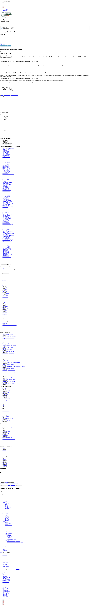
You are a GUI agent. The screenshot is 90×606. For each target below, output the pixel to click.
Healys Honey (4, 289)
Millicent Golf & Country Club (7, 214)
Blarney (3, 448)
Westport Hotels (5, 596)
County (6, 511)
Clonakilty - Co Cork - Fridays (7, 373)
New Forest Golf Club (6, 223)
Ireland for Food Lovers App (11, 539)
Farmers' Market (6, 123)
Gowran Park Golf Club (6, 196)
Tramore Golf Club (5, 251)
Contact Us (6, 524)
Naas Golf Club (5, 221)
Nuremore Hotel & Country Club (7, 224)
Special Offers (7, 517)
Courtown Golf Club (5, 176)
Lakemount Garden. (5, 425)
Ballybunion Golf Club (6, 153)
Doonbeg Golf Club (5, 181)
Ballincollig (4, 450)
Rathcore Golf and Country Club (7, 231)
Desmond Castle (5, 394)
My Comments (7, 516)
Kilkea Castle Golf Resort (6, 204)
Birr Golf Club (4, 158)
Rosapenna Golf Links (6, 236)
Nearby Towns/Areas (6, 446)
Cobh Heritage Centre (6, 390)
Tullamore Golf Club (5, 253)
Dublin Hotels (4, 581)
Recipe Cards (7, 529)
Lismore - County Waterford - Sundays (8, 379)
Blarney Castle (4, 388)
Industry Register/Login (8, 545)
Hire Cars (6, 518)
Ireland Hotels (4, 576)
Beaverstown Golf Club (6, 157)
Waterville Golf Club (5, 256)
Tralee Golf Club (5, 250)
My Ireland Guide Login (6, 9)
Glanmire (4, 459)
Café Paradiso (4, 302)
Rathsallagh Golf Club (6, 232)
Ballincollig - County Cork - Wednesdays (9, 336)
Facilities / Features (5, 138)
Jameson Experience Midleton (7, 400)
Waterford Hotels (5, 595)
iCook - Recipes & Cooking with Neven (13, 541)
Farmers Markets (5, 332)
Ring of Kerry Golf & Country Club (8, 233)
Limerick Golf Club (5, 210)
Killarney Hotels (5, 588)
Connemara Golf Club (6, 171)
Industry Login (4, 10)
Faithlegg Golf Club (5, 189)
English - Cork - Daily (6, 343)
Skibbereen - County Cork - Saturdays (8, 381)
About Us (4, 521)
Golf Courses (3, 409)
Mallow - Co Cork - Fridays (7, 349)
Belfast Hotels (4, 583)
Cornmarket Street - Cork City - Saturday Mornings (10, 341)
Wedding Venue (6, 118)
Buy (4, 128)
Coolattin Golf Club (5, 172)
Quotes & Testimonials (8, 525)
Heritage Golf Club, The (6, 200)
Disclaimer (4, 570)
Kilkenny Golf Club (5, 205)
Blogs (3, 548)
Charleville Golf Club (6, 169)
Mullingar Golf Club (5, 220)
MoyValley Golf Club (6, 219)
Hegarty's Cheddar (5, 293)
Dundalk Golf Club (5, 185)
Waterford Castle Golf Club (7, 254)
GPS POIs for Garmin (8, 533)
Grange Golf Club (5, 197)
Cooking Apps (7, 540)
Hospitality (4, 280)
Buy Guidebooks (7, 531)
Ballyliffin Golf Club (5, 155)
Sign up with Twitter (11, 485)
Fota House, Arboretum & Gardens (8, 427)
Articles (3, 549)
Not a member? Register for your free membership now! (9, 483)
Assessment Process (8, 523)
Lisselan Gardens (5, 435)
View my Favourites (5, 274)
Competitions (4, 547)
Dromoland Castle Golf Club (7, 182)
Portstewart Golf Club (6, 229)
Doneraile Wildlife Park (6, 398)
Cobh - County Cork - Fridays (7, 355)
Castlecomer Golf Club (6, 166)
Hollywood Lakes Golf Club (7, 201)
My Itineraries (7, 515)
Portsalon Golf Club (5, 228)
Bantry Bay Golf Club (6, 156)
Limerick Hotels (5, 592)
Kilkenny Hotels (5, 590)
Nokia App (8, 538)
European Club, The (5, 188)
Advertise (4, 574)
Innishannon (4, 463)
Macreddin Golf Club (6, 212)
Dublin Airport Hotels (6, 580)
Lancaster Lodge (5, 306)
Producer (5, 130)
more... (3, 499)
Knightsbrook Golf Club (6, 208)
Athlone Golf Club (5, 150)
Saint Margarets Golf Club (6, 243)
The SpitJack (4, 314)
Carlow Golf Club (5, 160)
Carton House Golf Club (6, 162)
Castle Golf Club (5, 163)
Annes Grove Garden (6, 431)
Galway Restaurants (5, 587)
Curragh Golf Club (5, 177)
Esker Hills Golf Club (6, 187)
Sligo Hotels (4, 594)
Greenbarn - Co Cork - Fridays (7, 377)
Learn (4, 129)
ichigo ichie (4, 304)
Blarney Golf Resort (5, 411)
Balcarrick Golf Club (5, 151)
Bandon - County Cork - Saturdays (8, 351)
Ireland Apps (7, 534)
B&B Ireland (4, 578)
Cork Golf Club (5, 173)
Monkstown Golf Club (6, 215)
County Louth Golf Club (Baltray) (8, 174)
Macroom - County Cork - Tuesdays (8, 353)
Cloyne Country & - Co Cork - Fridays (8, 370)
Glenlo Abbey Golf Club (6, 195)
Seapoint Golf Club (5, 245)
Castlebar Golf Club (5, 165)
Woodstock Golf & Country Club (7, 261)
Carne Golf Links (5, 161)
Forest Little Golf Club (6, 191)
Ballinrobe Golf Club (5, 152)
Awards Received (7, 527)
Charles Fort (4, 396)
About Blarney (2, 44)
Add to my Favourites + (6, 268)
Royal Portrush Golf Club (6, 241)
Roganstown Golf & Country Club (8, 235)
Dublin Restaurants (5, 582)
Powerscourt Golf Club (6, 230)
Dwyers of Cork (5, 308)
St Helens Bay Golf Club (6, 249)
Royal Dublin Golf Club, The (7, 240)
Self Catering (6, 119)
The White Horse (5, 285)
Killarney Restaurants (6, 589)
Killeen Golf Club (5, 207)
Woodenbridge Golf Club (6, 260)
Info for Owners (7, 544)
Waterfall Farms (5, 297)
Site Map (3, 572)
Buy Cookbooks (7, 532)
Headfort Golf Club (5, 199)
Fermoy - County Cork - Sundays (8, 368)
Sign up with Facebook (4, 485)
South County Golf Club (6, 248)
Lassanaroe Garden (5, 442)
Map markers (4, 112)
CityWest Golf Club (5, 170)
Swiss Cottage (4, 403)
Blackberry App (9, 536)
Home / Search (4, 501)
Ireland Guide (7, 503)
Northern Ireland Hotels (6, 577)
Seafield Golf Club (5, 244)
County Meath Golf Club (6, 175)
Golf (3, 558)
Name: (3, 269)
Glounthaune (4, 465)
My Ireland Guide (5, 266)
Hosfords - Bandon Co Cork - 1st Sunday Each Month (11, 362)
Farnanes (3, 457)
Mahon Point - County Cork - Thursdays (9, 345)
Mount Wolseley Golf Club (6, 218)
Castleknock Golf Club (6, 167)
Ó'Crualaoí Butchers (5, 287)
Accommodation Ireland (6, 579)
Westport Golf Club (5, 258)
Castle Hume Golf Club (6, 164)
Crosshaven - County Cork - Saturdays (8, 360)
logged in (6, 482)
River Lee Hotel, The (6, 300)
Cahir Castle (4, 405)
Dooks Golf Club (5, 180)
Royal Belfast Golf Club (6, 238)
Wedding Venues (7, 508)
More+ (3, 502)
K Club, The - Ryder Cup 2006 (7, 203)
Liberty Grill (4, 312)
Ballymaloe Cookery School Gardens (8, 439)
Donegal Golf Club (5, 179)
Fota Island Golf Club (6, 416)
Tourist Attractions (7, 121)
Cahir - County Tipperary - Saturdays (8, 383)
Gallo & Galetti (5, 295)
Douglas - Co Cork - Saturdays (7, 347)
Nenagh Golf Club (5, 222)
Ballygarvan (4, 461)
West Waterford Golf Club (6, 257)
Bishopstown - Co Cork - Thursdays (8, 338)
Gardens (2, 423)
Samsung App (9, 537)
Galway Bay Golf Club (6, 193)
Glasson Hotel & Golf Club (7, 194)
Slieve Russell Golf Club (6, 247)
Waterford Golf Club (5, 255)
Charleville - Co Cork (6, 375)
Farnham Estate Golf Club (6, 190)
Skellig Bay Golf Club (6, 246)
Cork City (4, 455)
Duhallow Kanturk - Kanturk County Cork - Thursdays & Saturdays (13, 366)
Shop (3, 528)
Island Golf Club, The (6, 202)
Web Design (18, 569)
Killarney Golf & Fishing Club (7, 206)
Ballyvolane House (5, 433)
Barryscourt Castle (5, 392)
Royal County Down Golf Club (7, 239)
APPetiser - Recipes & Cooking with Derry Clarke (15, 542)
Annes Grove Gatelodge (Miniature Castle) (9, 325)
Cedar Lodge (4, 429)
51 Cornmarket (4, 310)
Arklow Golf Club (5, 149)
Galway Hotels (5, 586)
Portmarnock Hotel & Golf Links (7, 227)
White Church (4, 452)
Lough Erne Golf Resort (6, 211)
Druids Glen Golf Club (6, 183)
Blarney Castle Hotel (5, 283)
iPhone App (9, 535)
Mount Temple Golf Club (6, 217)
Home (1, 552)
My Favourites (7, 514)
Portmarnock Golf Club (6, 226)
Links (3, 573)
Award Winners (5, 526)
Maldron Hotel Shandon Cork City (8, 317)
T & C (3, 571)
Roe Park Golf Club (5, 234)
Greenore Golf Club (5, 198)
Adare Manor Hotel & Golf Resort (8, 148)
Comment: (4, 271)
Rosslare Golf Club (5, 237)
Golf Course (6, 116)
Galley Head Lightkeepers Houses (8, 328)
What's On (5, 122)
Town (4, 120)
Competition (7, 520)
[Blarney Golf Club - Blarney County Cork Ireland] (9, 96)
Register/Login (4, 550)
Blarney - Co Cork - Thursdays (7, 334)
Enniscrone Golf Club (6, 186)
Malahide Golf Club (5, 213)
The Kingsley (4, 291)
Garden (5, 117)
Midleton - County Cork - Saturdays (8, 364)
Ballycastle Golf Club (6, 154)
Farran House (4, 323)
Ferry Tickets (7, 519)
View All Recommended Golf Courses (10, 146)
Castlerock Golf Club (6, 168)
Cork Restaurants (5, 585)
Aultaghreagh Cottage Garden (7, 437)
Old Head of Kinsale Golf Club (7, 418)
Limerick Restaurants (6, 593)
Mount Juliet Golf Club (6, 216)
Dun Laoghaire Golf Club (6, 184)
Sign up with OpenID (19, 485)
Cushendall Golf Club (6, 178)
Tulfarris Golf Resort (5, 252)
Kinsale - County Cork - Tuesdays (8, 358)
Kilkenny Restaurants (6, 591)
